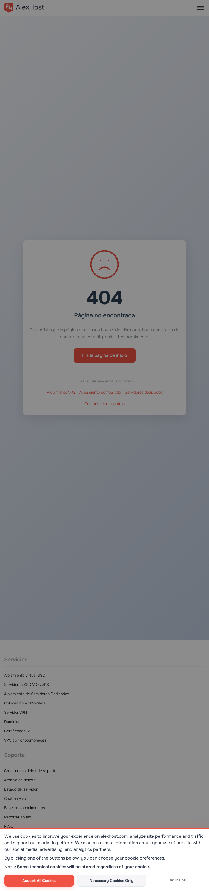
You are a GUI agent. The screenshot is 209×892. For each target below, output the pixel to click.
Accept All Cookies (39, 880)
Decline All (177, 880)
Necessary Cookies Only (112, 880)
